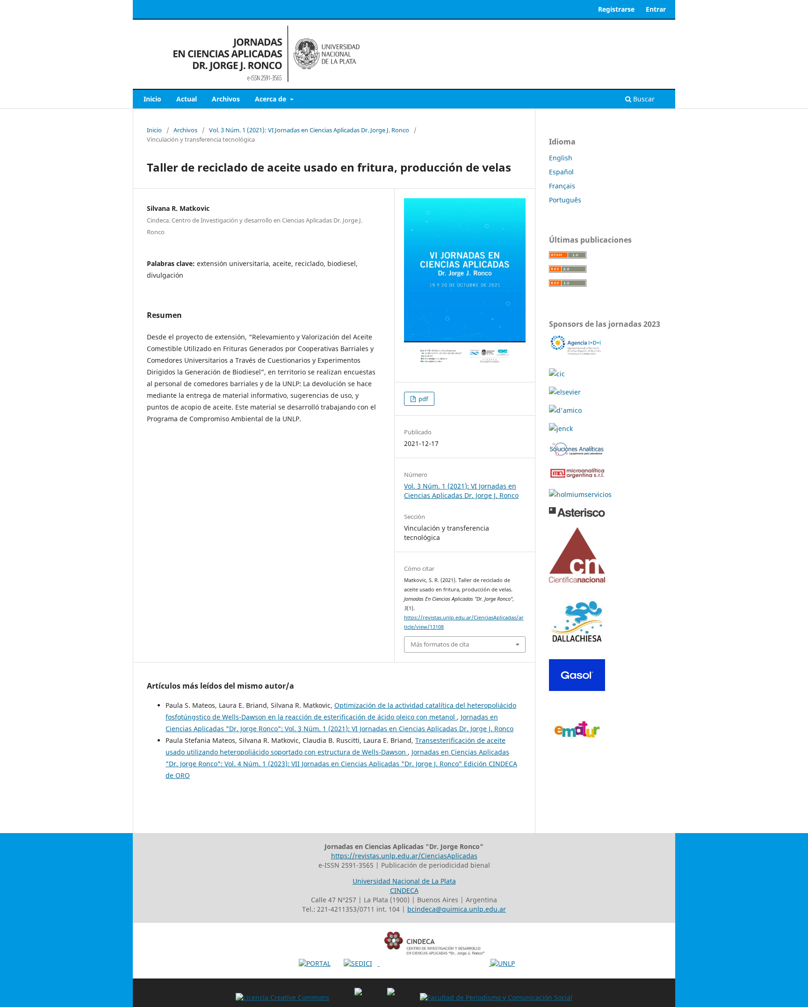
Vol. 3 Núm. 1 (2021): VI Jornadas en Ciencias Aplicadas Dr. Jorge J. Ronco (309, 130)
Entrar (656, 9)
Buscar (643, 98)
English (560, 157)
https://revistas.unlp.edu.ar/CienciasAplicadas (404, 855)
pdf (422, 399)
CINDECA (404, 890)
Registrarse (616, 9)
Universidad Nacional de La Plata (404, 881)
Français (562, 185)
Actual (186, 98)
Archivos (226, 98)
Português (565, 199)
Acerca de (271, 98)
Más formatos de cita (440, 644)
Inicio (152, 98)
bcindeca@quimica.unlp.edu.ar (456, 909)
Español (561, 171)
